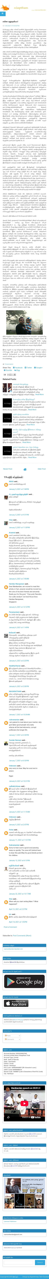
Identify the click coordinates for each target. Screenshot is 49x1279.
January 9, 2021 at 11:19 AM (19, 812)
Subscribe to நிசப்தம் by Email (13, 1247)
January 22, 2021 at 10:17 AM (20, 894)
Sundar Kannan (15, 740)
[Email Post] (4, 374)
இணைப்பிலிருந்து (18, 1019)
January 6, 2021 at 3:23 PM (19, 661)
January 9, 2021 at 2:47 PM (19, 825)
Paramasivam (14, 612)
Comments (10, 1039)
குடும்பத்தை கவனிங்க (21, 414)
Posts (8, 1036)
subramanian (14, 720)
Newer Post (7, 469)
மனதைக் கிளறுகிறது (20, 384)
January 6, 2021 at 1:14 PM (19, 627)
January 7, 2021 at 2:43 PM (19, 735)
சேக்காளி (12, 633)
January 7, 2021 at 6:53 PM (19, 761)
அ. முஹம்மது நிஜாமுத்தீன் (18, 494)
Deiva (11, 830)
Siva (10, 899)
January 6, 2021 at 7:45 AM (19, 579)
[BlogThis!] (10, 375)
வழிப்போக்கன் (14, 866)
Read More (40, 394)
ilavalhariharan (15, 666)
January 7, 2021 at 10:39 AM (19, 715)
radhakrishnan (15, 786)
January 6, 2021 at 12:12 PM (19, 607)
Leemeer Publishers (10, 1221)
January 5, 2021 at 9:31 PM (19, 515)
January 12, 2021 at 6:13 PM (19, 860)
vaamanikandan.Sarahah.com (13, 949)
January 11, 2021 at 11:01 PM (20, 840)
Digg (18, 370)
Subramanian (14, 845)
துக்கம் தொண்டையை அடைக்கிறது (25, 447)
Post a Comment (10, 927)
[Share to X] (13, 375)
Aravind (12, 533)
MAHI (11, 481)
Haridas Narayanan (16, 584)
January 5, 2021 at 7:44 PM (19, 489)
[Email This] (8, 375)
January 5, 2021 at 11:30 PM (19, 528)
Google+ (39, 368)
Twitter (29, 368)
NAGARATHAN (15, 691)
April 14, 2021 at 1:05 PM (18, 922)
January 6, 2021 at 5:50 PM (19, 686)
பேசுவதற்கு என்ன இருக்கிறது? (24, 399)
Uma (11, 520)
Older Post (42, 469)
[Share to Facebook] (15, 375)
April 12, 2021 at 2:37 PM (18, 909)
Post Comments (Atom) (22, 936)
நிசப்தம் (15, 1277)
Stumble (8, 370)
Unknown (12, 766)
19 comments (9, 364)
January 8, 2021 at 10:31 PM (19, 781)
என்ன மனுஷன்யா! (10, 21)
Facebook (18, 368)
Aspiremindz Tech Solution (39, 1277)
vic (10, 914)
